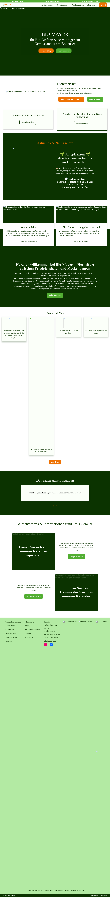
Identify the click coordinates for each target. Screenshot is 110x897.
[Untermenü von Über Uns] (96, 5)
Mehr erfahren (95, 99)
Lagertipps (28, 633)
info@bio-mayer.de (50, 641)
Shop (103, 5)
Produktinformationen (32, 629)
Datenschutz (39, 890)
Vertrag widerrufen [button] (77, 890)
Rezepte (27, 625)
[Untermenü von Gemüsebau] (68, 5)
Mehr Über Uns (55, 295)
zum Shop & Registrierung (71, 99)
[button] (50, 506)
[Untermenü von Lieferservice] (53, 5)
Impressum (30, 890)
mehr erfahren (82, 124)
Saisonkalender (30, 637)
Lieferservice (64, 51)
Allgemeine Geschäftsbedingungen (57, 890)
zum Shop (55, 462)
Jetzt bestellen (28, 122)
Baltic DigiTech (103, 895)
